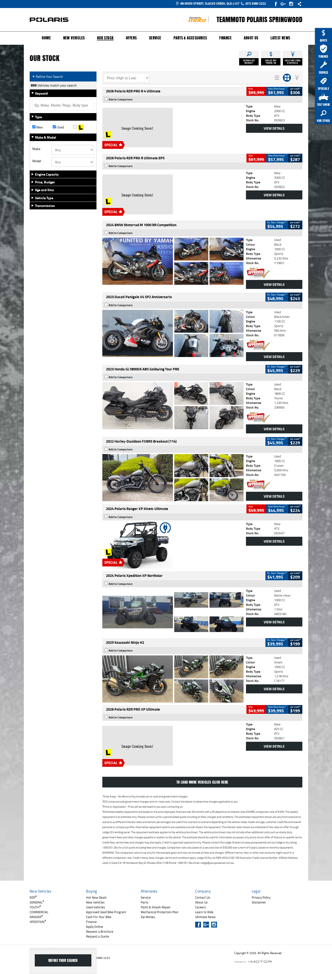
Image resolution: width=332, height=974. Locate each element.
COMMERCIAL (39, 912)
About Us (251, 38)
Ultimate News (205, 916)
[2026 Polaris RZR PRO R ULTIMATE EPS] (173, 194)
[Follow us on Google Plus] (284, 4)
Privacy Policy (261, 897)
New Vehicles (74, 38)
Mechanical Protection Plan (159, 912)
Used (60, 127)
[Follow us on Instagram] (292, 4)
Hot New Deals (96, 897)
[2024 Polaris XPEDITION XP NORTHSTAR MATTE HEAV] (173, 612)
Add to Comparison (121, 99)
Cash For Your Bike (98, 916)
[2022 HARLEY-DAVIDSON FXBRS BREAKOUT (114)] (173, 477)
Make (36, 149)
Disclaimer (259, 902)
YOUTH (35, 907)
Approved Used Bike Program (106, 912)
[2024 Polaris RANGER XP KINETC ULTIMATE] (173, 545)
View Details (274, 128)
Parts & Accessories (190, 38)
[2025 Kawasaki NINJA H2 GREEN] (173, 679)
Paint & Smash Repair (156, 907)
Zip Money (148, 916)
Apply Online (94, 926)
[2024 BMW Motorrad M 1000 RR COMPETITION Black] (173, 261)
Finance (225, 38)
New (39, 127)
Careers (200, 907)
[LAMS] (83, 127)
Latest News (280, 38)
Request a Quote (97, 936)
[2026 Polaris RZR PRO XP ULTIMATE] (173, 745)
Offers (131, 38)
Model (36, 161)
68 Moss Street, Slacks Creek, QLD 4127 (209, 3)
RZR (33, 897)
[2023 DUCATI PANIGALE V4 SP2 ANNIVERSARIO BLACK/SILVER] (173, 333)
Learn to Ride (204, 912)
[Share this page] (298, 4)
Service (155, 38)
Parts (144, 902)
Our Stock (105, 38)
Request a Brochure (99, 931)
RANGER (36, 916)
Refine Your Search (47, 76)
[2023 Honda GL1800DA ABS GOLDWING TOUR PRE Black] (173, 405)
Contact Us (202, 897)
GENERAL (37, 902)
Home (46, 38)
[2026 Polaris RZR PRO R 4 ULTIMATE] (173, 127)
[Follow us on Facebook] (276, 4)
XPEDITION (38, 921)
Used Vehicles (95, 907)
